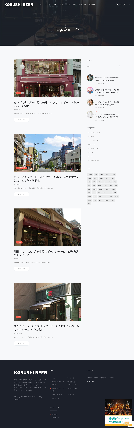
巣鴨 (94, 185)
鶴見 (89, 203)
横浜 (89, 193)
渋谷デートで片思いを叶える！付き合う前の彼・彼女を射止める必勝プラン (107, 91)
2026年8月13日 (99, 83)
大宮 (94, 182)
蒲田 (111, 196)
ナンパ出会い (91, 148)
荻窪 (105, 196)
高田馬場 (106, 200)
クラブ (19, 242)
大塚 (89, 182)
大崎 (99, 182)
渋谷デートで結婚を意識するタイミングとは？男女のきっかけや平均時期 (107, 115)
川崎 (115, 182)
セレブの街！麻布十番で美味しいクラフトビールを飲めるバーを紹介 (46, 104)
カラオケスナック (93, 133)
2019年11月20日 (18, 333)
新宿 (116, 185)
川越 (89, 185)
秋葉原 (89, 196)
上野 (96, 174)
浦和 (104, 193)
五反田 (113, 174)
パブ (19, 316)
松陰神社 (101, 189)
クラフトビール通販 (57, 395)
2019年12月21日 (18, 109)
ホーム (58, 25)
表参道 (116, 196)
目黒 (115, 193)
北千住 (95, 178)
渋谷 (110, 193)
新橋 (89, 189)
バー (19, 93)
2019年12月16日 (18, 184)
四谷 (113, 178)
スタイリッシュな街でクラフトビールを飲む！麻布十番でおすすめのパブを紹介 (46, 327)
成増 (105, 185)
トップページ (55, 378)
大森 (104, 182)
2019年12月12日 (18, 258)
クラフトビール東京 (72, 388)
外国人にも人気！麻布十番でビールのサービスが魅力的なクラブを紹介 (46, 253)
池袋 (94, 193)
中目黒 (101, 174)
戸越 (111, 185)
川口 (110, 182)
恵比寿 (99, 185)
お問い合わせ (55, 398)
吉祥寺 (101, 178)
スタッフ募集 (70, 395)
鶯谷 (113, 200)
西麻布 (89, 200)
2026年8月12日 (99, 95)
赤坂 (95, 200)
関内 (100, 200)
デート (96, 75)
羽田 (100, 196)
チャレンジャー (92, 140)
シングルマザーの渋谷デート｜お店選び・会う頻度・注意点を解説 (107, 103)
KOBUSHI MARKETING (30, 397)
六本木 (89, 178)
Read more (21, 119)
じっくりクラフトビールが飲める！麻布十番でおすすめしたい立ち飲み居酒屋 (46, 178)
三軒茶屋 (90, 174)
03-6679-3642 (90, 381)
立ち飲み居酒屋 (21, 167)
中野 (107, 174)
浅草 (99, 193)
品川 (107, 178)
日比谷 (94, 189)
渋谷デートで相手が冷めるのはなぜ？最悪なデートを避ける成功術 (107, 79)
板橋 (107, 189)
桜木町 (113, 189)
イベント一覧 (70, 378)
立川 (95, 196)
